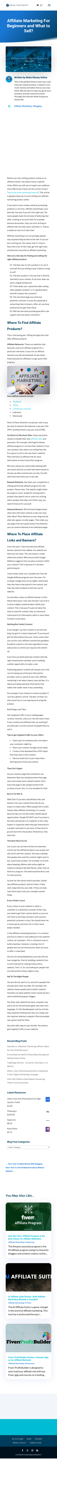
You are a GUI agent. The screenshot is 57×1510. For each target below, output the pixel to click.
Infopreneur (30, 1363)
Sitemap (38, 1439)
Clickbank (17, 401)
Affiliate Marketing (23, 106)
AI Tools (28, 1303)
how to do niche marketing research (23, 192)
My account (17, 1439)
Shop (29, 1439)
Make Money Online (36, 77)
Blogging (37, 106)
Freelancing (29, 1242)
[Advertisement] (28, 148)
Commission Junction (22, 409)
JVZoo (15, 405)
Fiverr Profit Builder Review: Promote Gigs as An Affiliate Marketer (28, 1358)
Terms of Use (35, 1443)
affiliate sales (37, 439)
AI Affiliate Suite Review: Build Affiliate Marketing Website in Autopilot (26, 1298)
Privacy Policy (19, 1443)
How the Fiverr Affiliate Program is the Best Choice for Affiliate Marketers (26, 1237)
